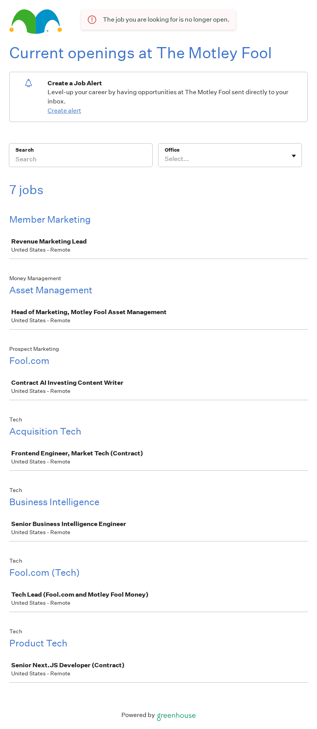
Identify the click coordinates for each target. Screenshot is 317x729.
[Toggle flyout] (293, 156)
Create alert (64, 110)
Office (172, 150)
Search (24, 150)
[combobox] (165, 159)
